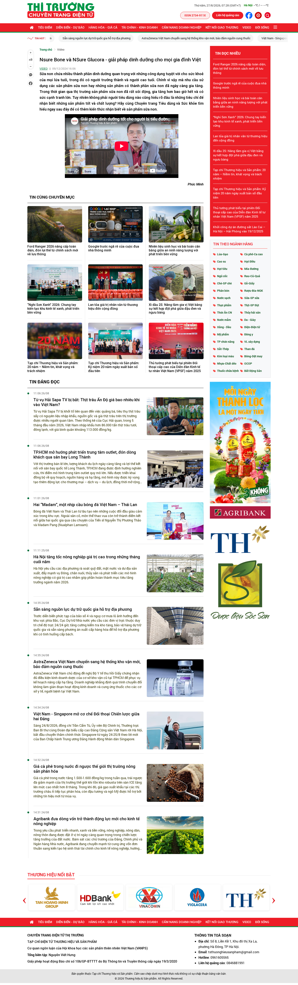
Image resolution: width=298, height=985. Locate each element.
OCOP (248, 363)
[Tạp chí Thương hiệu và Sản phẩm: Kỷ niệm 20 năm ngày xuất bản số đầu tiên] (115, 341)
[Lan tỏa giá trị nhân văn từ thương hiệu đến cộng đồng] (115, 282)
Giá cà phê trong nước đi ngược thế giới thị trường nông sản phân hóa (84, 769)
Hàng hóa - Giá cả (103, 27)
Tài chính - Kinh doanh (139, 27)
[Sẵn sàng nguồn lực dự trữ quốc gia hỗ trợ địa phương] (175, 626)
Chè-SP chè (224, 283)
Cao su (221, 261)
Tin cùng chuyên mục (52, 197)
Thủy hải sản (252, 312)
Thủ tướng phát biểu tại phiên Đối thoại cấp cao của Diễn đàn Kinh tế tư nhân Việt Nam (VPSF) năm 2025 (175, 367)
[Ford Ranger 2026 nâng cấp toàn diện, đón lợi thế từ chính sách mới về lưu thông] (54, 224)
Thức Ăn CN (224, 312)
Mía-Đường (251, 269)
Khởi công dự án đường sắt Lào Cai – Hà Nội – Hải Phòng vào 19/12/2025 (239, 229)
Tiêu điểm (45, 27)
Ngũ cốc (222, 276)
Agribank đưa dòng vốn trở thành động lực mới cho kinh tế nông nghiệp (86, 821)
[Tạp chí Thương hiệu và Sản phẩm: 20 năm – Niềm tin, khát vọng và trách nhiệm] (54, 341)
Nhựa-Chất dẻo (226, 363)
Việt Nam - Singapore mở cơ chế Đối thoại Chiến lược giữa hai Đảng (86, 716)
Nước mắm (224, 320)
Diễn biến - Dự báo (70, 27)
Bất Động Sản (253, 371)
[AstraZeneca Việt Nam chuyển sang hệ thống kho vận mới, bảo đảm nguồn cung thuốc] (175, 678)
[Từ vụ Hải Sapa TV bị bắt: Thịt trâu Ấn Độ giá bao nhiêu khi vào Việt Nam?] (175, 416)
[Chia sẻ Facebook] (30, 83)
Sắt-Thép (223, 349)
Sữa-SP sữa (251, 298)
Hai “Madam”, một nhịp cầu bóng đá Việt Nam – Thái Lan (85, 504)
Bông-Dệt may (253, 356)
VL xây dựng (252, 342)
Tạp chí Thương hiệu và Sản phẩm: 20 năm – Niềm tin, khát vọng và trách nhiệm (52, 367)
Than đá (249, 349)
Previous (24, 897)
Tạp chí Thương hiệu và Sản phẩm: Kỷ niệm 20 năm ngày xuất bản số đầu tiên (113, 367)
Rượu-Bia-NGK (253, 291)
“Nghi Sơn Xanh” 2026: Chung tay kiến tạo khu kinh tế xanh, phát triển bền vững (53, 308)
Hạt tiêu (222, 269)
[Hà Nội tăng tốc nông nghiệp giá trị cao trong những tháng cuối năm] (175, 573)
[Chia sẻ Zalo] (30, 75)
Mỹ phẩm (223, 334)
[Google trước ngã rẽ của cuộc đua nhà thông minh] (115, 224)
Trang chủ (46, 49)
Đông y (248, 334)
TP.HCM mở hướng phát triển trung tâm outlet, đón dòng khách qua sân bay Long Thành (84, 455)
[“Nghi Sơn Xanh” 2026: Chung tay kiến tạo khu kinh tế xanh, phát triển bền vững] (54, 282)
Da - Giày (250, 320)
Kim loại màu (225, 356)
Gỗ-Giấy (249, 283)
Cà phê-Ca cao (253, 254)
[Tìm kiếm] (268, 15)
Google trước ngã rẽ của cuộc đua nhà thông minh (113, 248)
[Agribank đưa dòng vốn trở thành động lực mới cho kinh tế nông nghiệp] (175, 835)
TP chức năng (225, 342)
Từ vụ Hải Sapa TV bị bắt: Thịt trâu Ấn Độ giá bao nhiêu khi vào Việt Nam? (86, 402)
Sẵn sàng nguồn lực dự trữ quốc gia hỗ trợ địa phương (88, 38)
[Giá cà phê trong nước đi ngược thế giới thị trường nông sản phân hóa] (175, 783)
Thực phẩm (224, 305)
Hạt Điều (249, 261)
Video (246, 27)
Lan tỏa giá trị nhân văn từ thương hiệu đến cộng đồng (113, 307)
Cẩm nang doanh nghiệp (182, 27)
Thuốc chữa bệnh (228, 371)
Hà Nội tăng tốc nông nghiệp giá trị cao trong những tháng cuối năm (86, 559)
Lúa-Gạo (222, 254)
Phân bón (223, 291)
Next (273, 897)
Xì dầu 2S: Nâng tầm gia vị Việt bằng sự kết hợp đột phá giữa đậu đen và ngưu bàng (175, 308)
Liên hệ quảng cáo (227, 15)
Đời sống (262, 27)
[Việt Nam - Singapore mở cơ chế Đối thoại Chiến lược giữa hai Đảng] (175, 730)
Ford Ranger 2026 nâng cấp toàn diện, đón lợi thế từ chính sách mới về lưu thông (52, 250)
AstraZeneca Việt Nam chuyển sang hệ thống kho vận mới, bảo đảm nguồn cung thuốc (187, 38)
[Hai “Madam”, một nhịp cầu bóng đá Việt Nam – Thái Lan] (175, 521)
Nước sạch (223, 298)
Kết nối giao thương (222, 27)
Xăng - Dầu (224, 327)
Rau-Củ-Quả (252, 276)
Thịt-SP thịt (251, 305)
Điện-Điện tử (252, 327)
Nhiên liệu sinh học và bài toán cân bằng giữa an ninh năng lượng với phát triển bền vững (174, 250)
